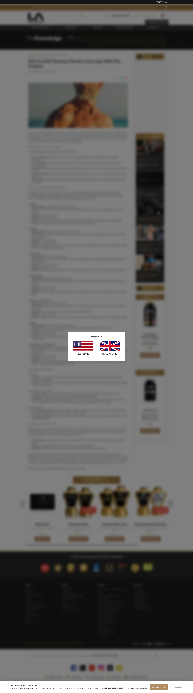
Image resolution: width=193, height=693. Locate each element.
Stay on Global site (109, 354)
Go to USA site (83, 354)
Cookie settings (176, 687)
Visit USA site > (162, 2)
